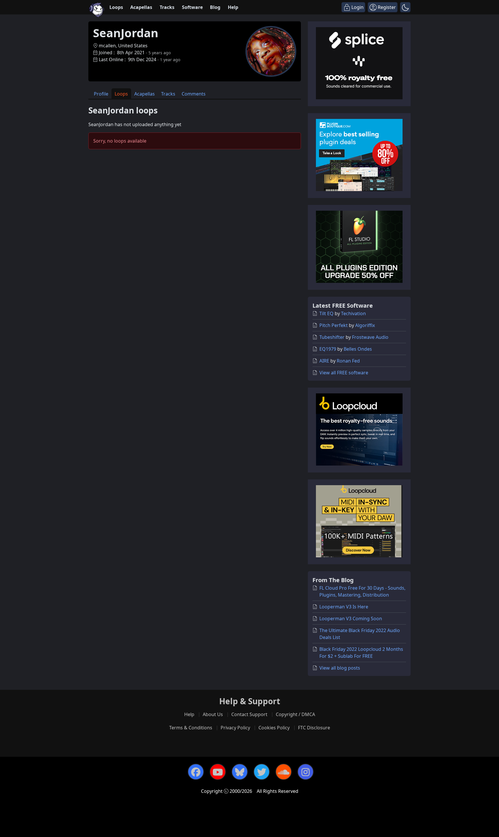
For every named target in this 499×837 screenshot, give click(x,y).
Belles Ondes (358, 349)
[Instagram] (305, 772)
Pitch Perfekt (333, 325)
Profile (101, 94)
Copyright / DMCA (295, 714)
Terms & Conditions (190, 727)
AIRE (324, 361)
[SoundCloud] (283, 772)
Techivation (353, 313)
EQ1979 (327, 349)
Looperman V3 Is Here (343, 607)
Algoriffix (365, 325)
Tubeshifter (332, 337)
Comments (194, 94)
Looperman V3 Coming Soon (350, 618)
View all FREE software (343, 372)
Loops (116, 7)
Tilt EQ (326, 313)
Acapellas (141, 7)
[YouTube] (218, 772)
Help (233, 7)
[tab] (101, 93)
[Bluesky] (240, 772)
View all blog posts (339, 668)
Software (192, 7)
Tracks (167, 7)
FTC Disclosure (314, 727)
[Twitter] (262, 772)
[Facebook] (196, 772)
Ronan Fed (348, 361)
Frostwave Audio (370, 337)
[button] (405, 7)
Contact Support (249, 714)
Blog (215, 7)
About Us (213, 714)
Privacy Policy (235, 727)
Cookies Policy (274, 727)
